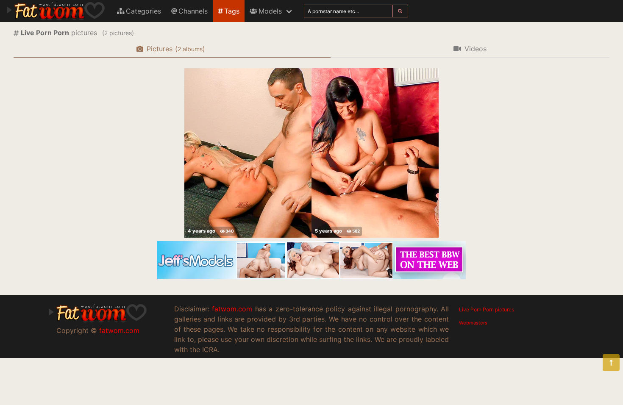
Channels (193, 11)
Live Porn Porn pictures (486, 309)
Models (270, 11)
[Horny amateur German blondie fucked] (248, 153)
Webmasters (473, 323)
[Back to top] (611, 362)
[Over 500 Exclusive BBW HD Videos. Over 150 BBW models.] (311, 276)
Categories (143, 11)
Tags (231, 11)
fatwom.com (119, 330)
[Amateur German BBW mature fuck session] (375, 153)
